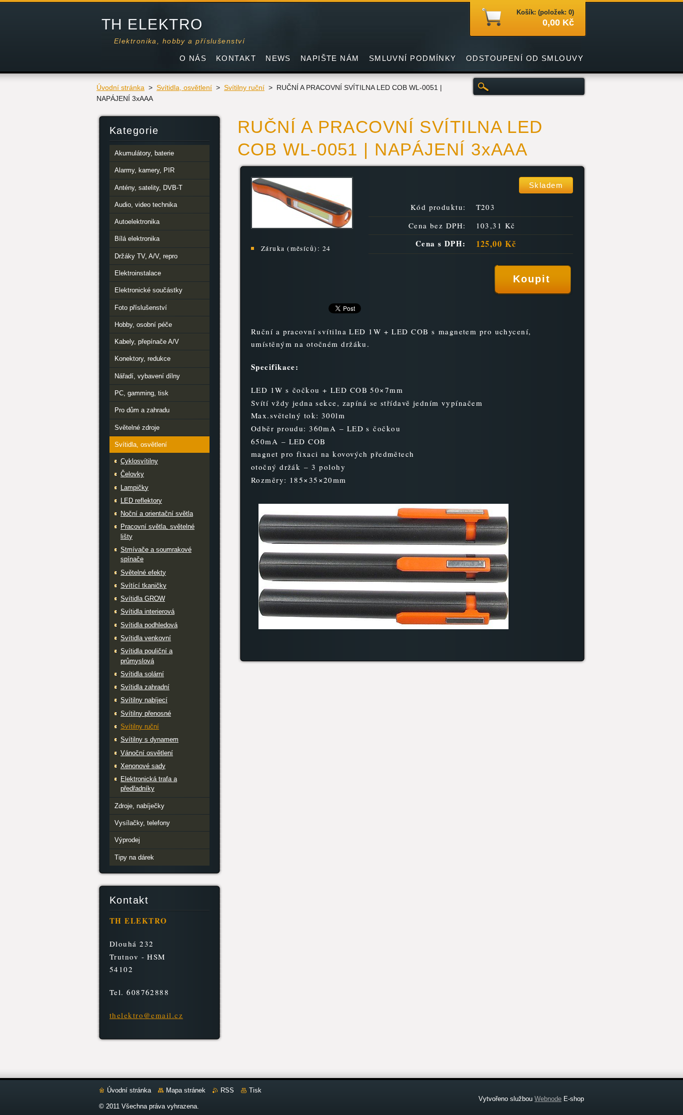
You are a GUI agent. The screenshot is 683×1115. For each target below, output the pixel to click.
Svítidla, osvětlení (184, 87)
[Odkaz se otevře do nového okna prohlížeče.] (302, 226)
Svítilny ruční (244, 87)
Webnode (548, 1099)
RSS (227, 1090)
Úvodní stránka (120, 87)
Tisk (255, 1090)
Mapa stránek (186, 1090)
